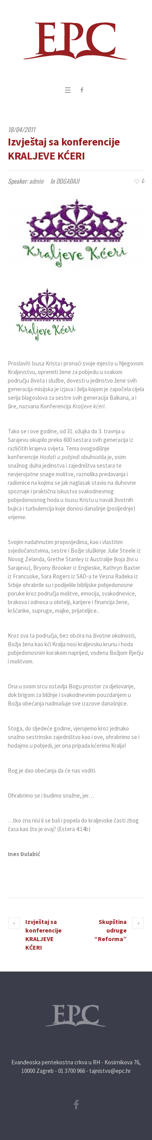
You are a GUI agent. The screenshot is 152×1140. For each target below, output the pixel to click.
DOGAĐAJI (67, 181)
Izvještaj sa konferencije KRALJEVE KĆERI (43, 934)
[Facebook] (82, 90)
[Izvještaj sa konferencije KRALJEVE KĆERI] (76, 231)
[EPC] (76, 41)
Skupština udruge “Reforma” (110, 930)
